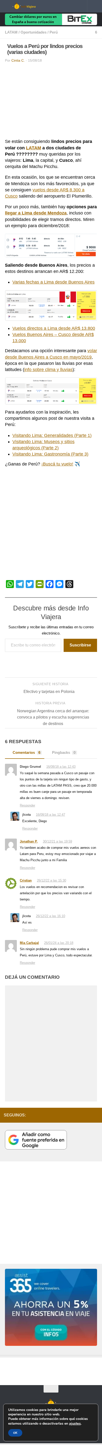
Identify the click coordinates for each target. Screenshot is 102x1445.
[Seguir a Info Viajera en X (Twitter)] (64, 1116)
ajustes (75, 1423)
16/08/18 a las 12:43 (61, 767)
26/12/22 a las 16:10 (51, 917)
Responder (27, 806)
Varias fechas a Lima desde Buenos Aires (53, 282)
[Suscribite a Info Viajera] (87, 1116)
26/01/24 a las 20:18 (59, 944)
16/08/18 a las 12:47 (51, 815)
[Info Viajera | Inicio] (31, 6)
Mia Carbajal (29, 944)
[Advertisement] (51, 102)
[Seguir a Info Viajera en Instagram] (48, 1116)
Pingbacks (64, 753)
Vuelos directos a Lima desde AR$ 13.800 (53, 328)
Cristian (26, 881)
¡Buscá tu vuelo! (57, 464)
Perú (54, 32)
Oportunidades (34, 32)
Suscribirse (80, 645)
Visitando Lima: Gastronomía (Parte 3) (50, 454)
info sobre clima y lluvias (48, 369)
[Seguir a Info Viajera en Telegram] (79, 1116)
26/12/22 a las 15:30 (52, 881)
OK (15, 1433)
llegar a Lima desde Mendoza (36, 213)
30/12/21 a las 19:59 (58, 842)
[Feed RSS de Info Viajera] (95, 1116)
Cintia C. (18, 60)
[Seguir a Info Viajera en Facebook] (72, 1116)
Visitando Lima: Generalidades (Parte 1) (52, 435)
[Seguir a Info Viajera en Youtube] (56, 1116)
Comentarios (26, 753)
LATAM (11, 32)
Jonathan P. (29, 842)
